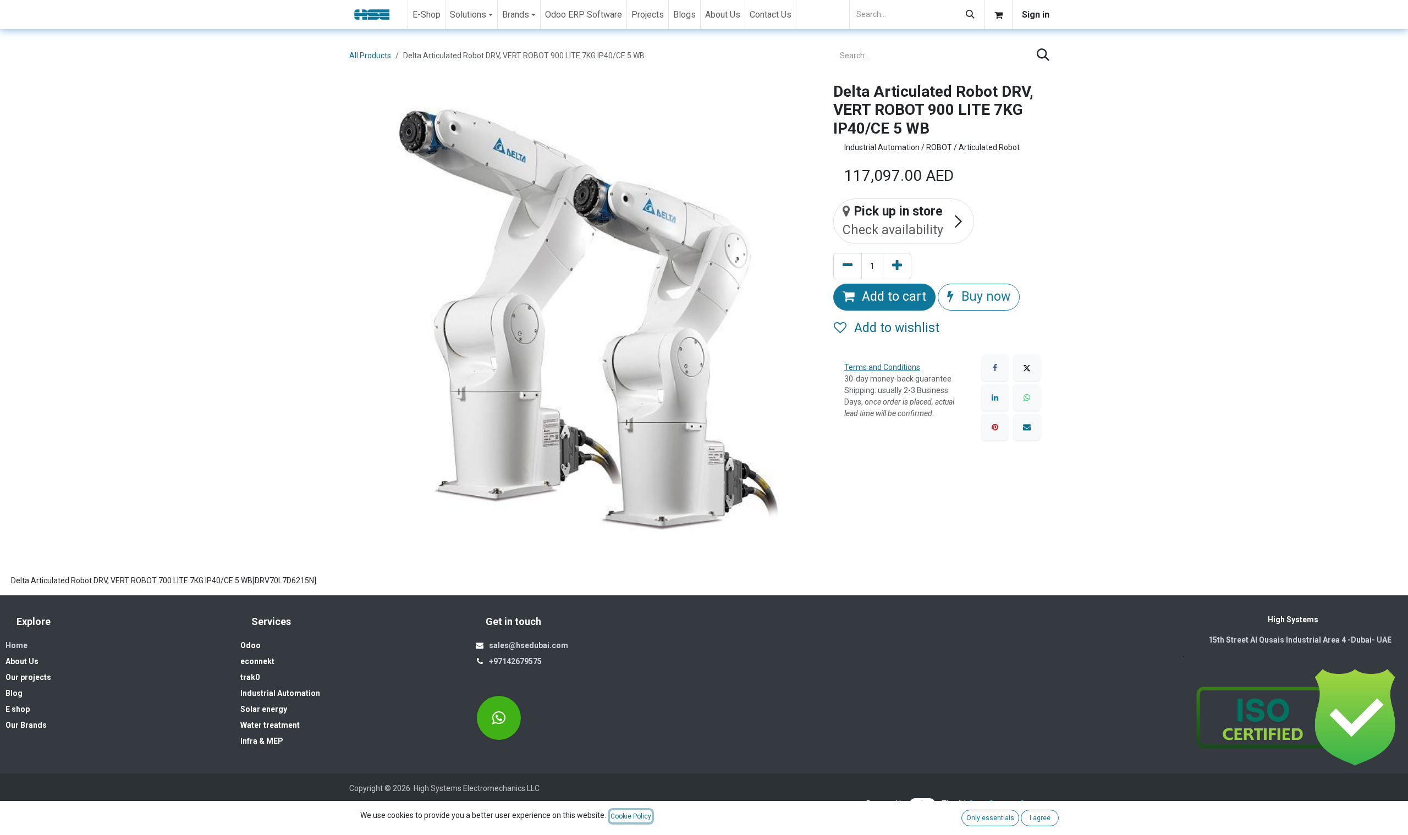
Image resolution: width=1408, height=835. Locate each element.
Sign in (1035, 14)
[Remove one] (847, 266)
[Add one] (897, 266)
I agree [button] (1040, 818)
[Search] (970, 14)
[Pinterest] (995, 427)
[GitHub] (499, 718)
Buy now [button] (984, 296)
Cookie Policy (630, 816)
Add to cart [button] (892, 296)
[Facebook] (995, 368)
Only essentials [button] (990, 818)
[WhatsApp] (1027, 397)
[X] (1027, 368)
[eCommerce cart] (998, 14)
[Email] (1027, 427)
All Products (370, 55)
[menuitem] (426, 14)
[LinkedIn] (995, 397)
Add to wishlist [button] (895, 327)
